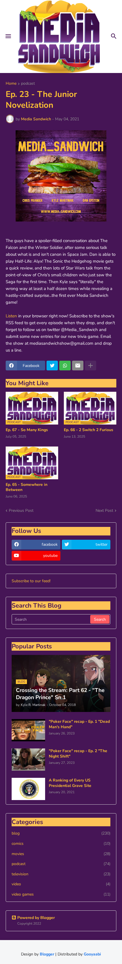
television (61, 874)
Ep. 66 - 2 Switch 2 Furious (88, 430)
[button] (8, 36)
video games (61, 894)
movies (61, 854)
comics (61, 843)
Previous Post (21, 510)
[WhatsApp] (65, 365)
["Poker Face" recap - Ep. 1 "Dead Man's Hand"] (28, 730)
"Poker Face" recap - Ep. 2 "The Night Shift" (78, 753)
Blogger (47, 954)
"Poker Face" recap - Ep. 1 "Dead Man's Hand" (79, 724)
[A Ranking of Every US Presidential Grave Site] (28, 789)
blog (61, 833)
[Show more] (90, 365)
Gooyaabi (92, 954)
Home (11, 84)
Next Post (104, 510)
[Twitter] (52, 365)
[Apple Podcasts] (86, 556)
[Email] (77, 365)
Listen (11, 316)
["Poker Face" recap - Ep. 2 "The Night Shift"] (28, 759)
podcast (28, 84)
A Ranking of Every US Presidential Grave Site (70, 783)
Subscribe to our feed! (31, 581)
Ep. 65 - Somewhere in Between (26, 487)
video (61, 884)
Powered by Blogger (36, 917)
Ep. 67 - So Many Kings (27, 430)
